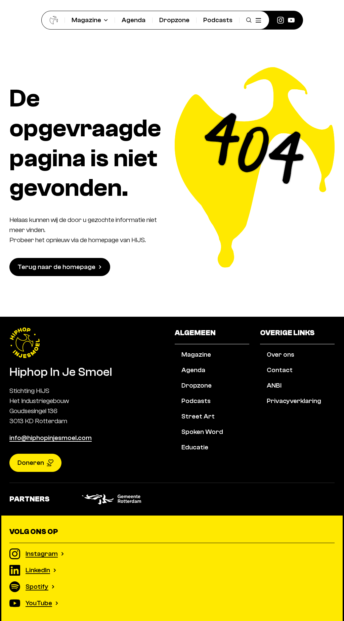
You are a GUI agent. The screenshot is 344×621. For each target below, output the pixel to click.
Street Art (198, 416)
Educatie (194, 447)
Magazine (86, 20)
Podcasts (217, 20)
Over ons (280, 354)
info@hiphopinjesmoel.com (50, 438)
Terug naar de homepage (56, 267)
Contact (280, 370)
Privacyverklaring (294, 401)
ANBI (274, 385)
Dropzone (174, 20)
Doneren (30, 463)
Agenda (133, 20)
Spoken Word (202, 432)
